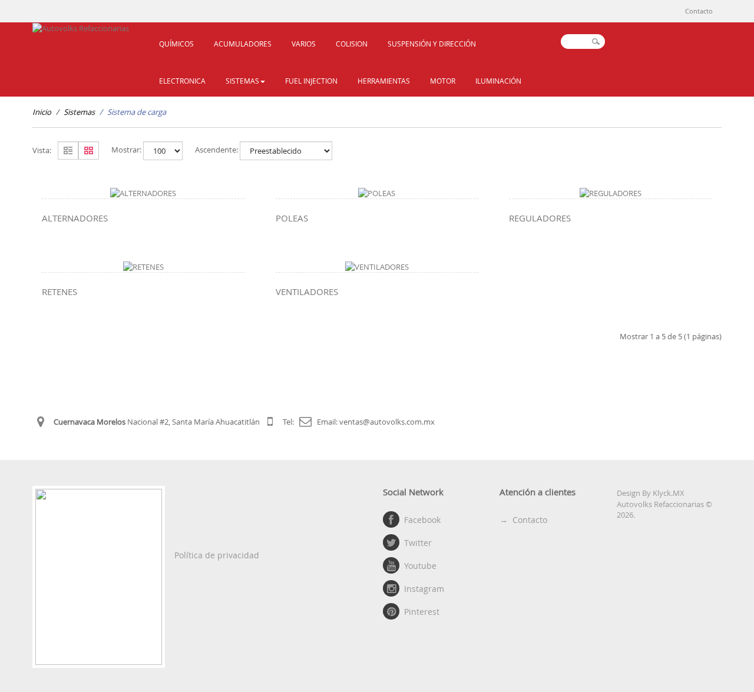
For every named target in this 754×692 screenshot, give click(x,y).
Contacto (699, 10)
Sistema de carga (136, 112)
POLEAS (292, 218)
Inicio (41, 112)
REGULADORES (540, 218)
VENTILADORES (307, 291)
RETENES (59, 291)
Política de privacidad (216, 555)
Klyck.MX (668, 493)
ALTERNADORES (75, 218)
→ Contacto (523, 519)
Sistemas (79, 112)
